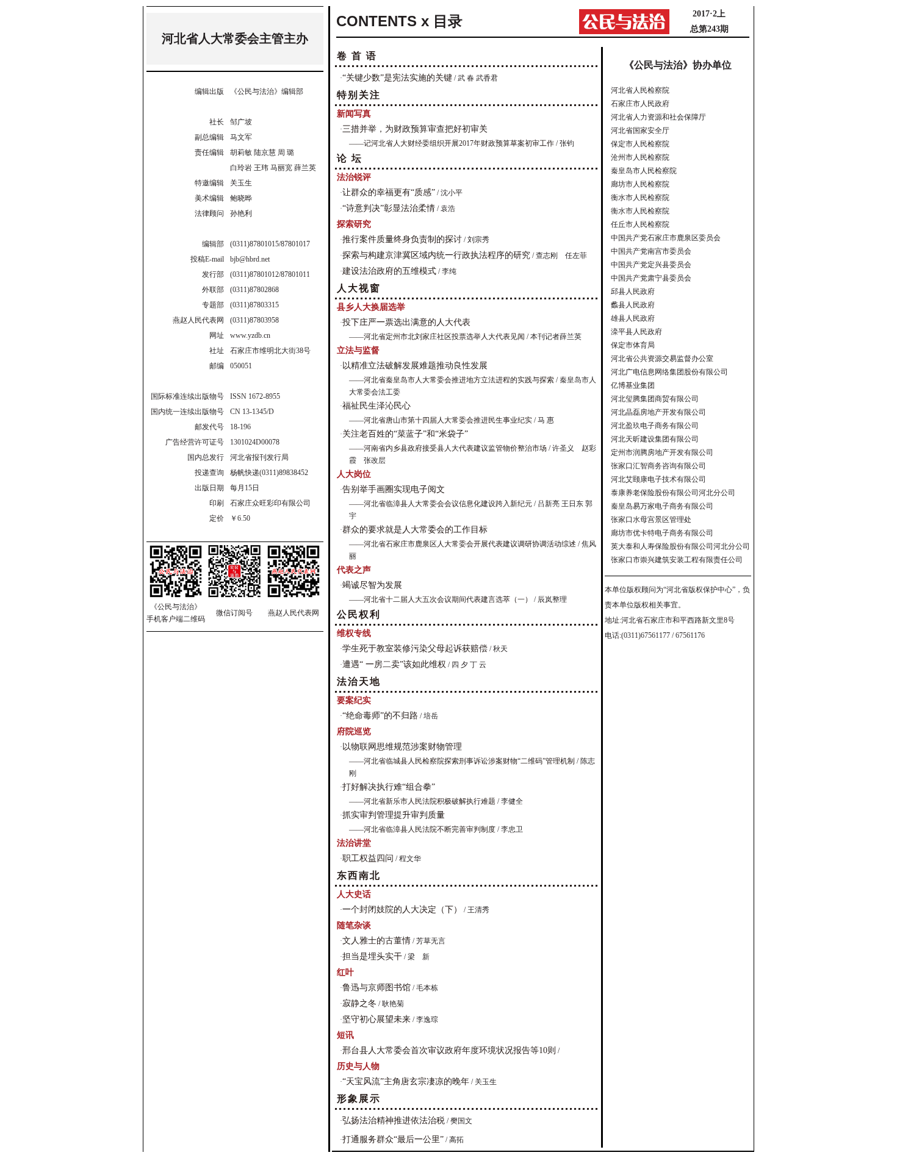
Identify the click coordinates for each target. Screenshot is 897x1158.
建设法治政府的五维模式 (389, 271)
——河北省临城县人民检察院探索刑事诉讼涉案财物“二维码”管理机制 (462, 761)
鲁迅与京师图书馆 (376, 987)
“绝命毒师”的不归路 (380, 715)
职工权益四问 (368, 858)
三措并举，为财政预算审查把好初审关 (415, 129)
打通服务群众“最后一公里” (393, 1139)
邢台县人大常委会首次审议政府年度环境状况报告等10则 (449, 1050)
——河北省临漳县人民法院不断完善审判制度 (422, 829)
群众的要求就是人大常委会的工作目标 (415, 529)
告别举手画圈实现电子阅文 (393, 489)
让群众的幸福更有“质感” (388, 192)
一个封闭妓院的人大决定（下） (402, 909)
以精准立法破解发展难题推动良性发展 (415, 365)
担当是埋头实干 (372, 956)
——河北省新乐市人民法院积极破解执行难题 (422, 801)
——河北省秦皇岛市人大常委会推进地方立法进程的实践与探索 (451, 380)
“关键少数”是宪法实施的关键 (397, 77)
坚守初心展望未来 (376, 1019)
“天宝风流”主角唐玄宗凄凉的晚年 (405, 1081)
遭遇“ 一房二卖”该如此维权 (394, 664)
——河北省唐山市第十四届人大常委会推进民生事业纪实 (440, 420)
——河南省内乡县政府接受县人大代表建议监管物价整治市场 (448, 448)
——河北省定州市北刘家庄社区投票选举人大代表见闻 (437, 336)
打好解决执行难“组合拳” (388, 787)
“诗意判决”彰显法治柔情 (388, 208)
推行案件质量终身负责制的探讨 (402, 239)
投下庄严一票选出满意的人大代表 (406, 322)
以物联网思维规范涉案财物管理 (402, 746)
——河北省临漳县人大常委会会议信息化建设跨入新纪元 (440, 503)
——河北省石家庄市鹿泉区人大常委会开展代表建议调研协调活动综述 (462, 544)
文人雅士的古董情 (376, 940)
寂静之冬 (359, 1003)
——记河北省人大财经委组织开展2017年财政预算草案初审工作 (451, 143)
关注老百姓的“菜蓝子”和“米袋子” (405, 433)
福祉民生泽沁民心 (376, 405)
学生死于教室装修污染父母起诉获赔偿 (415, 648)
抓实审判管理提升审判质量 (393, 815)
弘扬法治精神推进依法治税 (393, 1120)
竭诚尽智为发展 (372, 585)
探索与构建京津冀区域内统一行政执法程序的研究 (436, 255)
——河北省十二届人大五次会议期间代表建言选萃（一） (440, 599)
